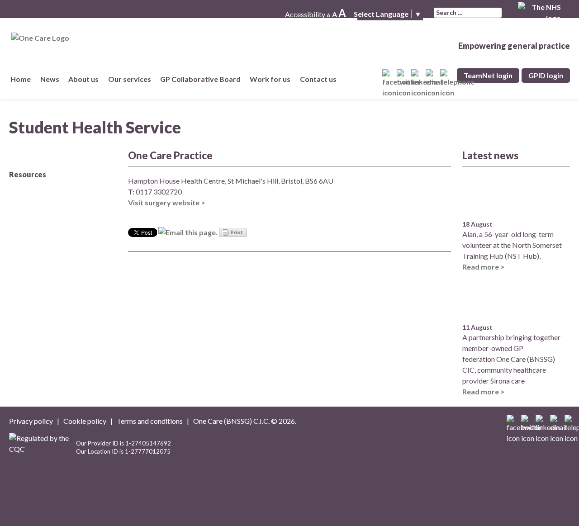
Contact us (320, 79)
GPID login (545, 75)
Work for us (270, 79)
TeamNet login (488, 75)
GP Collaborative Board (202, 79)
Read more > (483, 266)
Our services (131, 79)
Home (20, 79)
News (51, 79)
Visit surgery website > (166, 202)
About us (83, 79)
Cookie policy (84, 421)
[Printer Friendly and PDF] (233, 231)
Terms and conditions (150, 421)
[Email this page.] (188, 231)
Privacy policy (31, 421)
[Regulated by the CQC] (42, 450)
